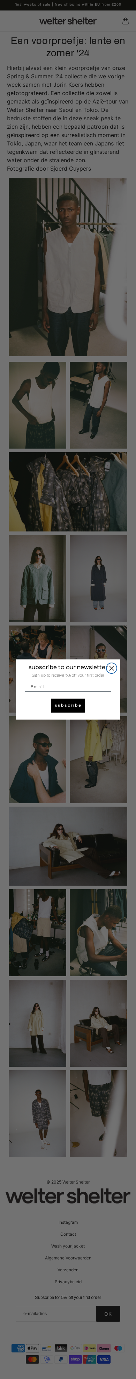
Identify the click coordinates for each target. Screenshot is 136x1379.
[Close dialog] (111, 668)
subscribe (68, 705)
